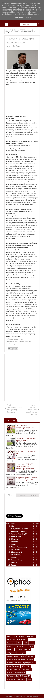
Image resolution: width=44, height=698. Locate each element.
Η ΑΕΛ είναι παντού (13, 666)
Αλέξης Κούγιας (13, 341)
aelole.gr (35, 696)
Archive (33, 495)
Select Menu (6, 24)
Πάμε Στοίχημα (20, 673)
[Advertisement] (22, 100)
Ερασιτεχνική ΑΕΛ (29, 663)
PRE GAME (31, 636)
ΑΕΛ (7, 696)
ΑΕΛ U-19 (27, 649)
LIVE (15, 636)
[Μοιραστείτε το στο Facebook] (16, 348)
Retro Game (11, 640)
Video (10, 495)
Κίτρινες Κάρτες (12, 669)
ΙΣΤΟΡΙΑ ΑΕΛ (26, 666)
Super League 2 (22, 640)
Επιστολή (18, 663)
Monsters (22, 636)
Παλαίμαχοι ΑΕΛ (12, 676)
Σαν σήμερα (11, 679)
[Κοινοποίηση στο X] (14, 348)
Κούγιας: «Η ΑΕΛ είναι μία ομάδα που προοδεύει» (20, 42)
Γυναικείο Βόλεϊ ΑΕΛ (27, 656)
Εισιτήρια (10, 663)
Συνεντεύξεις (28, 341)
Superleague (12, 344)
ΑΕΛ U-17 (19, 649)
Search (38, 24)
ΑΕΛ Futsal (29, 646)
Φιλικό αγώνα (21, 679)
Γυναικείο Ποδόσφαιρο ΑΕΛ (16, 659)
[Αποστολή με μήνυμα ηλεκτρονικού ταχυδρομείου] (9, 348)
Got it (28, 17)
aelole (26, 643)
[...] (14, 435)
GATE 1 (9, 636)
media (32, 643)
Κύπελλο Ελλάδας (25, 669)
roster (9, 646)
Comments (22, 495)
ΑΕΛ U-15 (10, 649)
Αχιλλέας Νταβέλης (13, 656)
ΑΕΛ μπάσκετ (11, 653)
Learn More (19, 17)
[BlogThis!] (11, 348)
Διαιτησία (30, 659)
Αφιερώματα (21, 653)
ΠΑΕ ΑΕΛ (21, 341)
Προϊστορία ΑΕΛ (25, 676)
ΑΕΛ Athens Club (18, 646)
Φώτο (29, 679)
